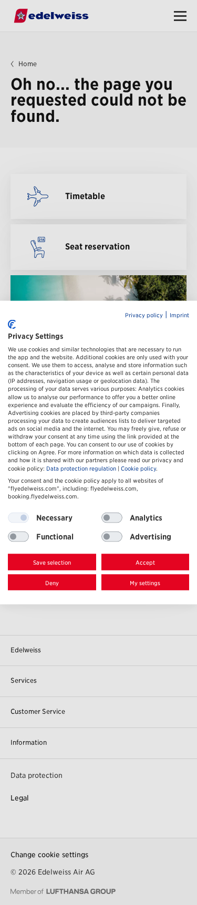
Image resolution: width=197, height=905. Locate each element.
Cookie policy (138, 468)
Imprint (179, 314)
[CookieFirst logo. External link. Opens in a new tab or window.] (12, 324)
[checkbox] (111, 518)
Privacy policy (144, 314)
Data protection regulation (81, 468)
